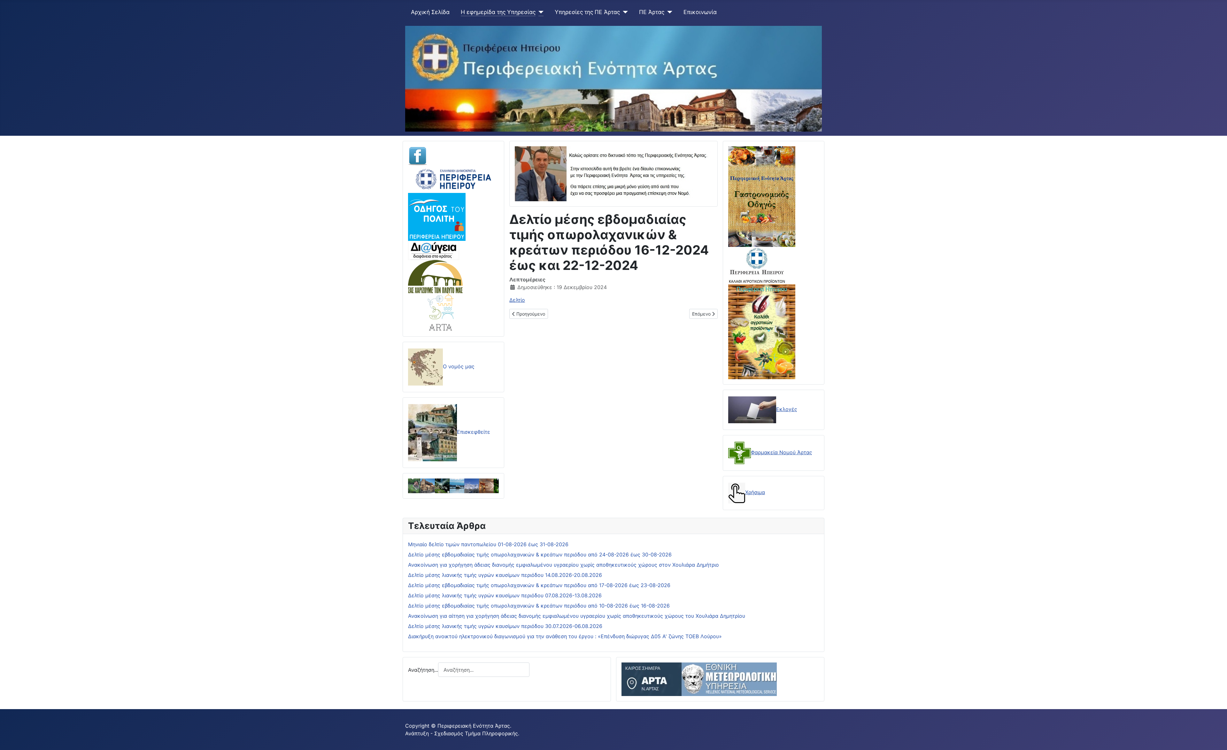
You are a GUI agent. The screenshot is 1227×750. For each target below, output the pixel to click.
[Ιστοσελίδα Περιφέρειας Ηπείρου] (453, 178)
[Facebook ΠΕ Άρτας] (417, 155)
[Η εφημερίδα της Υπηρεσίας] (540, 12)
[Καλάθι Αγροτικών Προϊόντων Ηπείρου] (761, 331)
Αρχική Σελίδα (430, 12)
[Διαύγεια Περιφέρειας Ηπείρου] (433, 250)
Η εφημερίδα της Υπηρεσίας (498, 12)
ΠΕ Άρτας (651, 12)
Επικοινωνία (700, 12)
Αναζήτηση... (423, 670)
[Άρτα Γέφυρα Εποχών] (441, 311)
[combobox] (483, 669)
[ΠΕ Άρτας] (668, 12)
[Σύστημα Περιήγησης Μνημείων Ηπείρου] (435, 276)
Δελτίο (517, 300)
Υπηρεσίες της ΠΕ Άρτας (587, 12)
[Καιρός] (699, 679)
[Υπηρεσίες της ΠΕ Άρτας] (624, 12)
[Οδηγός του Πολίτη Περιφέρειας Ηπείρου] (437, 216)
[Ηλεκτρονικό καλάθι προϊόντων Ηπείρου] (757, 265)
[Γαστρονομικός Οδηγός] (761, 196)
